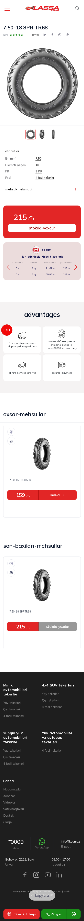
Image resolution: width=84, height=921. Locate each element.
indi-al (55, 495)
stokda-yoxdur (42, 228)
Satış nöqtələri (13, 809)
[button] (75, 267)
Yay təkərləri (12, 703)
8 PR (38, 171)
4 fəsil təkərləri (13, 716)
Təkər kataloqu (25, 914)
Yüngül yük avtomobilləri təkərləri (15, 737)
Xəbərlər (9, 796)
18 (37, 165)
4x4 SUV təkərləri (58, 685)
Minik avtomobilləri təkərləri (15, 689)
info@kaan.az (70, 843)
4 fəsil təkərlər (44, 178)
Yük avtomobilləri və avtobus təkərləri (58, 737)
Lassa (8, 781)
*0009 (16, 844)
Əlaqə (7, 822)
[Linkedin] (44, 35)
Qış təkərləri (11, 709)
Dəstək (8, 815)
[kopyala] (67, 35)
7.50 (38, 158)
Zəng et (56, 914)
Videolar (9, 802)
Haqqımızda (12, 789)
